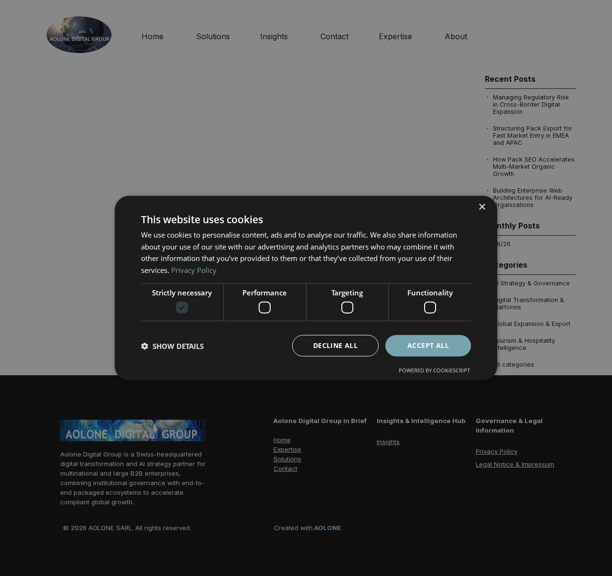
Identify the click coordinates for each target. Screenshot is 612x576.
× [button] (481, 206)
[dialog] (306, 288)
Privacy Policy (194, 270)
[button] (172, 345)
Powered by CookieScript (434, 370)
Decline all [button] (335, 345)
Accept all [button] (428, 345)
